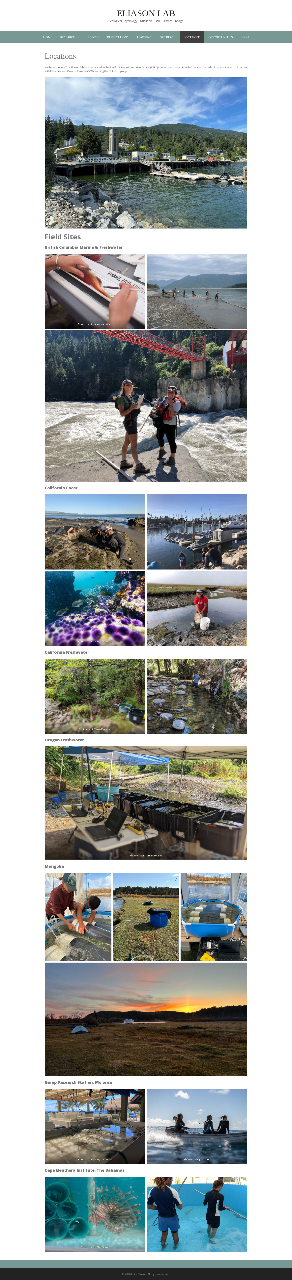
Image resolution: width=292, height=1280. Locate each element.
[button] (79, 37)
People (93, 37)
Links (245, 37)
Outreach (168, 37)
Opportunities (220, 37)
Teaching (144, 37)
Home (47, 37)
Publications (118, 37)
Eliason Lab (146, 13)
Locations (192, 37)
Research (67, 37)
